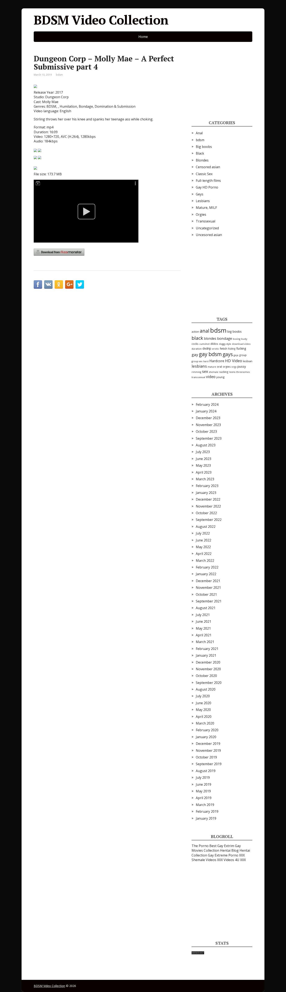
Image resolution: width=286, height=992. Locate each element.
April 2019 (203, 798)
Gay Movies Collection (216, 848)
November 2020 (208, 669)
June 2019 (203, 784)
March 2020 (205, 723)
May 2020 (203, 709)
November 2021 (208, 587)
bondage (224, 338)
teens (232, 371)
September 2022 (209, 519)
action (195, 331)
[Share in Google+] (69, 284)
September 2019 (209, 764)
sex (205, 371)
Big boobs (204, 146)
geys (236, 355)
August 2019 (205, 771)
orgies (227, 366)
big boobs (234, 331)
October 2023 (206, 431)
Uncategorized (207, 228)
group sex (197, 361)
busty (244, 338)
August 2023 (205, 445)
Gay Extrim (225, 845)
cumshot (204, 343)
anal (204, 330)
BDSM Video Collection (101, 20)
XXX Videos (225, 860)
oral (219, 366)
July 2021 (203, 614)
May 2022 (203, 547)
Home (143, 36)
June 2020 (203, 703)
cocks (195, 343)
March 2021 (205, 641)
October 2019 (206, 757)
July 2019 (203, 777)
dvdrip (206, 348)
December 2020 (208, 662)
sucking (223, 372)
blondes (210, 338)
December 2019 (208, 743)
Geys (199, 194)
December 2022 (208, 499)
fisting (232, 348)
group (243, 355)
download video (241, 343)
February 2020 (207, 730)
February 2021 (207, 648)
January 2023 (206, 492)
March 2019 (205, 804)
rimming (196, 371)
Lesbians (203, 201)
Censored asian (208, 167)
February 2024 (207, 404)
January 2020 (206, 737)
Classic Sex (204, 174)
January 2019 (206, 818)
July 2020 (203, 696)
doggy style (225, 343)
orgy (234, 366)
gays (228, 354)
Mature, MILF (206, 207)
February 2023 (207, 485)
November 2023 (208, 424)
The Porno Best (204, 845)
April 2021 (203, 635)
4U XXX (240, 860)
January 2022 (206, 574)
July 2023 (203, 452)
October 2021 (206, 594)
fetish (223, 348)
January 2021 (206, 655)
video (210, 376)
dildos (214, 344)
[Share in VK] (48, 284)
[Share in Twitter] (80, 284)
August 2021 (205, 608)
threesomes (243, 371)
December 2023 (208, 418)
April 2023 (203, 472)
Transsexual (205, 221)
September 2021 (209, 601)
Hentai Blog (229, 850)
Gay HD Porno (207, 187)
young (220, 377)
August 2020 (205, 689)
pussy (241, 366)
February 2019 (207, 811)
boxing (236, 338)
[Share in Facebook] (38, 284)
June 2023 (203, 458)
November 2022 (208, 506)
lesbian (247, 361)
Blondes (202, 160)
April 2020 (203, 716)
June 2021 (203, 621)
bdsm (59, 74)
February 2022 (207, 567)
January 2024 (206, 411)
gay (195, 354)
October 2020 (206, 675)
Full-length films (208, 180)
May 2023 (203, 465)
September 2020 (209, 682)
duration (197, 348)
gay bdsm (210, 354)
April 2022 (203, 553)
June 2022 (203, 540)
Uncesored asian (209, 234)
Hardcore (216, 361)
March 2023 (205, 479)
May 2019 (203, 791)
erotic (215, 348)
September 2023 (209, 438)
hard (206, 361)
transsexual (198, 377)
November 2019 (208, 750)
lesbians (199, 366)
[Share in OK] (59, 284)
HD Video (233, 360)
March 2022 (205, 560)
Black (200, 153)
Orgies (201, 214)
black (197, 338)
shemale (213, 372)
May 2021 (203, 628)
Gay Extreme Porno (223, 855)
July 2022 (203, 533)
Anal (199, 133)
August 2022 (205, 526)
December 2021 (208, 581)
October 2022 (206, 513)
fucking (241, 348)
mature (212, 366)
